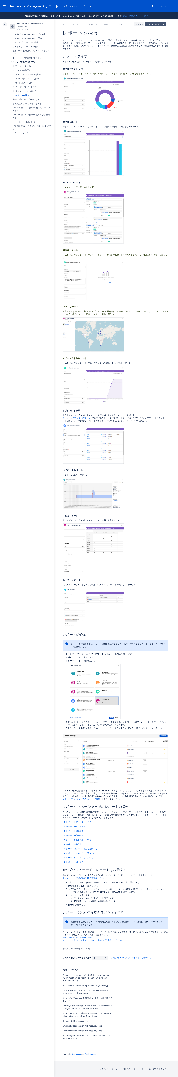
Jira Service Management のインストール (31, 34)
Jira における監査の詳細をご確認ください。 (82, 937)
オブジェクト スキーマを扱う (28, 74)
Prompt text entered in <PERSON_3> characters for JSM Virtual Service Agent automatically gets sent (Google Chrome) (86, 978)
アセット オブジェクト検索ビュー (77, 418)
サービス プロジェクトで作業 (25, 46)
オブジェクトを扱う (24, 83)
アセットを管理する (24, 70)
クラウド (139, 24)
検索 (153, 6)
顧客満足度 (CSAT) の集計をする (27, 103)
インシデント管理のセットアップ (27, 57)
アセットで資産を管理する (24, 62)
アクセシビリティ (20, 133)
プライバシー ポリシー (109, 1069)
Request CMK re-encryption (75, 1021)
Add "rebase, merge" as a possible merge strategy (85, 985)
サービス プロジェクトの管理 (25, 42)
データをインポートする (26, 87)
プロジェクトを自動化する (24, 121)
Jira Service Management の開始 (27, 38)
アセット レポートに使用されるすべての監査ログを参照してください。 (94, 940)
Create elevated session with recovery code (82, 1026)
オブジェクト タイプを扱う (27, 78)
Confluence (76, 1054)
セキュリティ (140, 1069)
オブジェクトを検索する (26, 91)
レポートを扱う (22, 95)
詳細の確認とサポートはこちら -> (138, 16)
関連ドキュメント (71, 6)
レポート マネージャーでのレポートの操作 (81, 799)
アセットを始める (23, 66)
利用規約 (127, 1069)
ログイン (162, 6)
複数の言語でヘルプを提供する (26, 99)
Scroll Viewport (91, 1054)
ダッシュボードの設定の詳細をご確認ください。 (84, 878)
